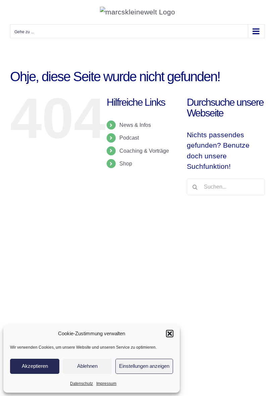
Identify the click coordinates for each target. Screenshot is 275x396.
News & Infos (135, 125)
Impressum (106, 383)
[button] (169, 333)
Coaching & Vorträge (144, 151)
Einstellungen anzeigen (144, 366)
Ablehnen (87, 366)
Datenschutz (81, 383)
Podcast (129, 138)
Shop (125, 163)
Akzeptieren (35, 366)
